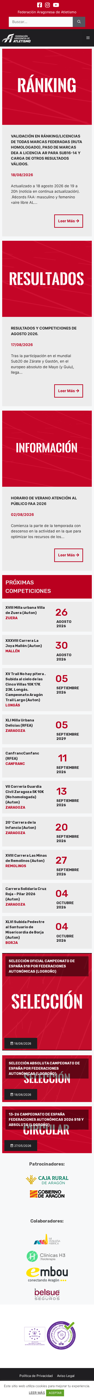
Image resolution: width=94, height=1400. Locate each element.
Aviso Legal (66, 1376)
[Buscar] (79, 22)
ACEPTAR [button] (55, 1393)
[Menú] (88, 37)
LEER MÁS (37, 1393)
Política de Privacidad (36, 1376)
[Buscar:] (41, 22)
